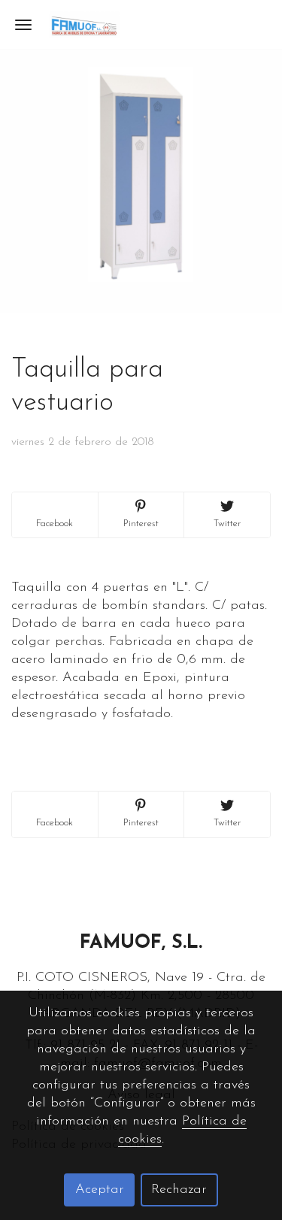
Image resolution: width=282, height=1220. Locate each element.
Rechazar (179, 1190)
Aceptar (99, 1190)
